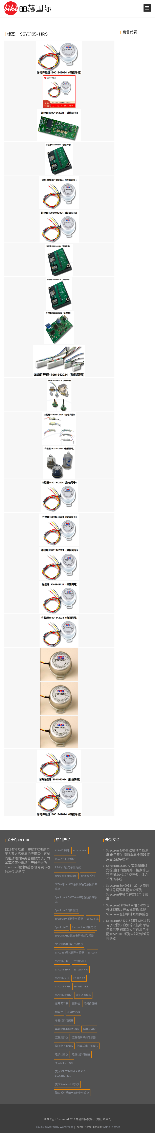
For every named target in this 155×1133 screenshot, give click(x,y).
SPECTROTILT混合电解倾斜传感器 (74, 935)
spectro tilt (92, 918)
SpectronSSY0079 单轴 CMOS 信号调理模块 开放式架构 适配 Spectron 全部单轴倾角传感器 (128, 909)
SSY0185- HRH (62, 969)
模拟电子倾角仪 (64, 1046)
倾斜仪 (76, 1003)
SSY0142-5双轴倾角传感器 (69, 952)
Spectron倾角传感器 (66, 910)
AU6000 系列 (62, 850)
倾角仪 (59, 1012)
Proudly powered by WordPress (54, 1127)
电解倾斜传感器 (81, 1054)
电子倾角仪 (61, 1054)
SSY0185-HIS (79, 961)
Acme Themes (111, 1127)
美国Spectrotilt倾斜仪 (67, 1084)
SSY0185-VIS (79, 978)
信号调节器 (61, 1003)
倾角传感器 (73, 1012)
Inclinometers (80, 850)
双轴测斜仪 (61, 1037)
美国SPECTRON (64, 1063)
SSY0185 (92, 952)
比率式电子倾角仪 (87, 1046)
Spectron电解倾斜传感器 (69, 918)
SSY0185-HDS (62, 961)
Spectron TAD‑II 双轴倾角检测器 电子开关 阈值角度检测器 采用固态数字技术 (128, 854)
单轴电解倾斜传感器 (67, 1029)
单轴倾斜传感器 (64, 1020)
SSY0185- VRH (62, 986)
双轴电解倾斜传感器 (84, 1037)
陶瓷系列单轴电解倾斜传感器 (72, 1092)
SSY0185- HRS (81, 969)
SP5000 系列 (88, 876)
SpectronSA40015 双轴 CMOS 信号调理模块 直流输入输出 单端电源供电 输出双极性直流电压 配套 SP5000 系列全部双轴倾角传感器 (128, 929)
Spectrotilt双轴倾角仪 (84, 927)
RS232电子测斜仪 (65, 859)
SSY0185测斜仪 (63, 995)
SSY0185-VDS (62, 978)
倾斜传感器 (90, 1003)
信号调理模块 (83, 995)
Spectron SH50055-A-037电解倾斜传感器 (76, 899)
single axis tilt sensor (66, 876)
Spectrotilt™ (61, 927)
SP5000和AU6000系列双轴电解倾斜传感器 (76, 886)
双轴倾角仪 (89, 1029)
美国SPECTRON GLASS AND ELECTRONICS (70, 1073)
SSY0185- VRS (81, 986)
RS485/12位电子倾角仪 (68, 867)
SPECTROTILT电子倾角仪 (69, 944)
